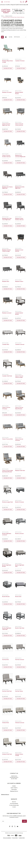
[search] (20, 2)
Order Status (14, 789)
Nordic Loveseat (19, 533)
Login (12, 787)
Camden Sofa (5, 344)
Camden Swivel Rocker (19, 313)
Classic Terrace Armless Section (6, 156)
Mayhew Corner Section (19, 250)
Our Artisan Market (14, 803)
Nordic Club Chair (19, 628)
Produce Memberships (14, 805)
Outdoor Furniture (8, 16)
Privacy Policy (15, 837)
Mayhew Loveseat (6, 312)
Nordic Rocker (6, 596)
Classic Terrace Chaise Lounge (19, 376)
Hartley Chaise (19, 691)
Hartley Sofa (5, 659)
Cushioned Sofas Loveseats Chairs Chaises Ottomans (13, 17)
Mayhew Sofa (5, 281)
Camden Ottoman (20, 60)
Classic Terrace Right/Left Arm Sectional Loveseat (7, 124)
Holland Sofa (5, 722)
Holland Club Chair (7, 754)
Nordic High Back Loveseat (6, 534)
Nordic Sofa (18, 596)
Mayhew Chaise (19, 281)
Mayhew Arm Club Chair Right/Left (6, 219)
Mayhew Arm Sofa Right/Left (19, 187)
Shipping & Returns (14, 791)
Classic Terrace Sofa (7, 439)
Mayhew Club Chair (20, 470)
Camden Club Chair (7, 376)
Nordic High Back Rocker (6, 565)
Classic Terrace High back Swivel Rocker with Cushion (7, 471)
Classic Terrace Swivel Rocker (19, 408)
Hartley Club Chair (7, 691)
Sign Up (15, 787)
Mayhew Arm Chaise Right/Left (7, 187)
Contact (14, 806)
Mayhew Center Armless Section (19, 219)
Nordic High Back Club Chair (6, 628)
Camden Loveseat (19, 344)
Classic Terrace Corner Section (19, 124)
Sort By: (10, 37)
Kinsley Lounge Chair (7, 502)
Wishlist (14, 786)
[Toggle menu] (2, 3)
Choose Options (7, 68)
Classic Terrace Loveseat (19, 439)
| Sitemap (21, 832)
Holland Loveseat (19, 722)
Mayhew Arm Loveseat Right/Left (20, 156)
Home (2, 16)
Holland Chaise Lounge (19, 754)
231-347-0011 (7, 1)
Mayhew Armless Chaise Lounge (6, 250)
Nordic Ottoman (19, 502)
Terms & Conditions (7, 837)
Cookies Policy (22, 837)
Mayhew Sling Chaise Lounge (7, 61)
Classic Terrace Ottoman (6, 408)
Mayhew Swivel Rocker (19, 93)
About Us (14, 801)
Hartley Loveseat (19, 659)
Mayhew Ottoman (7, 92)
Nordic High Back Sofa (19, 565)
